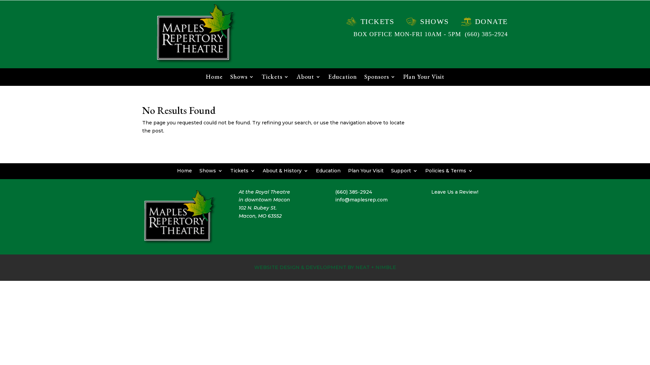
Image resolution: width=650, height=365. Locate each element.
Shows (434, 21)
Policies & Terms (445, 170)
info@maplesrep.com (361, 200)
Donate (491, 21)
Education (342, 77)
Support (401, 170)
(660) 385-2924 (486, 34)
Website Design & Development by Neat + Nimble (325, 267)
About (305, 77)
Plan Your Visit (424, 77)
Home (214, 77)
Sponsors (376, 77)
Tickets (377, 21)
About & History (282, 170)
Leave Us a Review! (454, 192)
